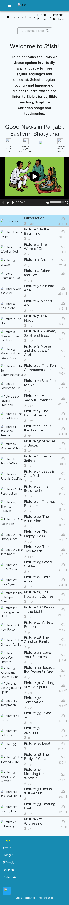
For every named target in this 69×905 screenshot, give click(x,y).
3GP (9, 148)
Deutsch (8, 870)
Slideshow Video (26, 148)
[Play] (8, 202)
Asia (17, 17)
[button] (10, 5)
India (28, 17)
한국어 (7, 847)
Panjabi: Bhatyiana (59, 17)
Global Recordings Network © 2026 (34, 898)
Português (9, 877)
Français (8, 855)
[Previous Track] (2, 202)
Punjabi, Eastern (42, 17)
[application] (34, 181)
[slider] (57, 202)
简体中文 (8, 862)
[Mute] (47, 202)
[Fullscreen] (66, 202)
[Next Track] (13, 202)
